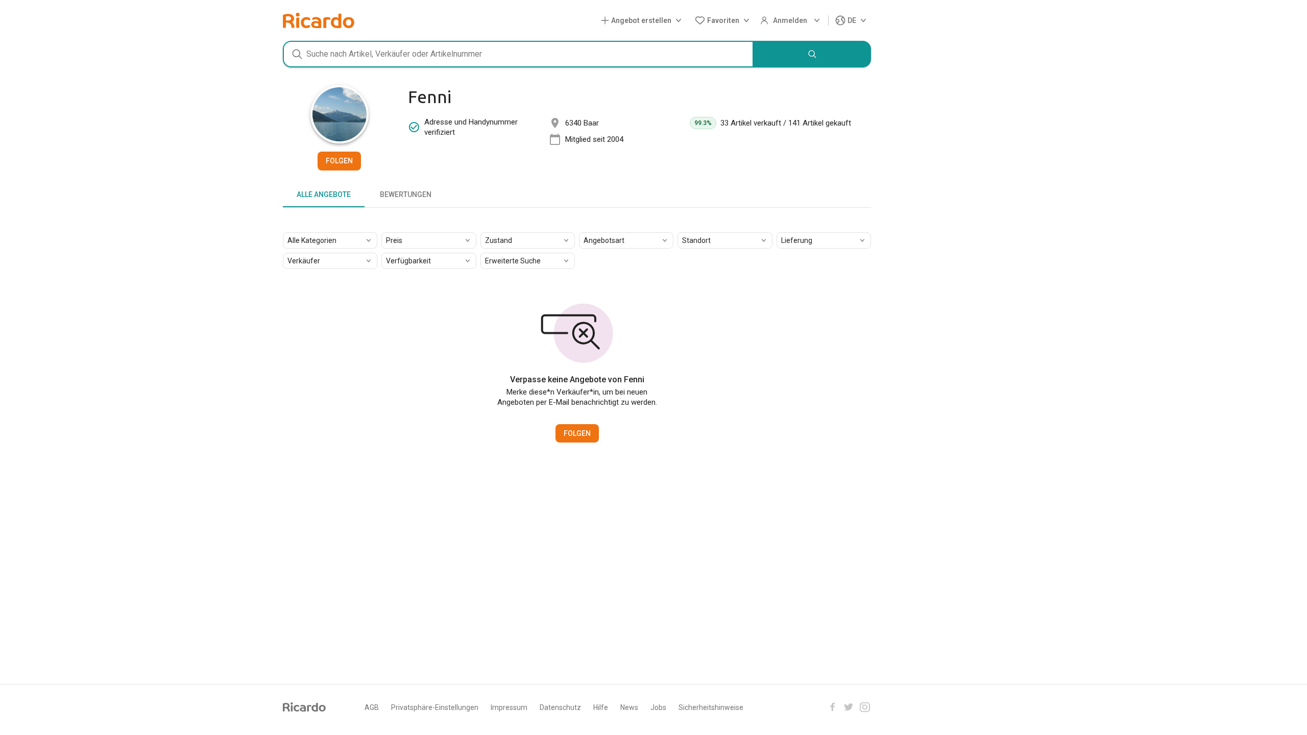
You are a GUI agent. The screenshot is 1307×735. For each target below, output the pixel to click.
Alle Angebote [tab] (324, 194)
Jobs (658, 707)
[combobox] (518, 54)
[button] (643, 20)
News (629, 707)
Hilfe (600, 707)
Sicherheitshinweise (711, 707)
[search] (812, 54)
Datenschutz (560, 707)
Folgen (339, 161)
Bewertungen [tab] (405, 194)
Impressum (509, 707)
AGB (372, 707)
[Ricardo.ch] (318, 20)
